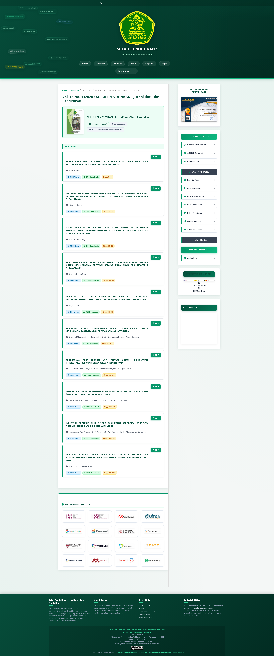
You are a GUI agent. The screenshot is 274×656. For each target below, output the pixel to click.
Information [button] (123, 71)
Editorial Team (144, 615)
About (134, 63)
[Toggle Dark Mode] (101, 3)
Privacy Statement (146, 618)
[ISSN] (73, 516)
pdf (157, 157)
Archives (101, 63)
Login (164, 63)
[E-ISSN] (100, 516)
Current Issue (144, 605)
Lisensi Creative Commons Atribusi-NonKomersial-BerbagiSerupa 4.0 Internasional (150, 652)
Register (149, 63)
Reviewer (118, 63)
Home (85, 63)
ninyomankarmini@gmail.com (201, 608)
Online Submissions (147, 612)
